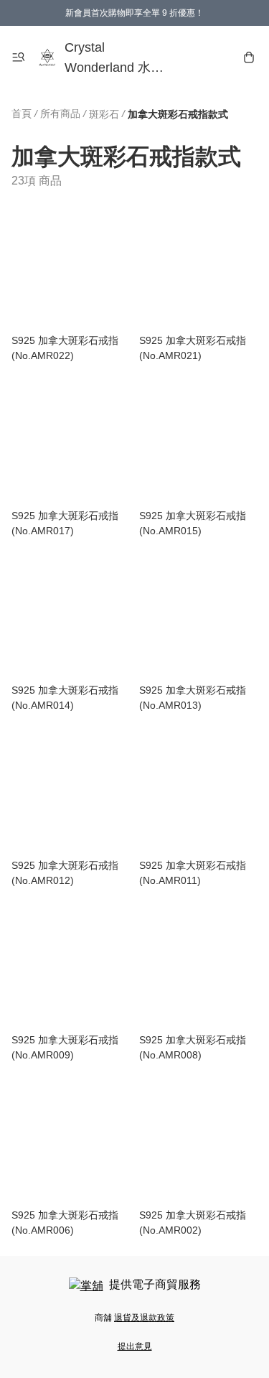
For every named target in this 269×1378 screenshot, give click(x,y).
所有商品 (60, 113)
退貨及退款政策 (144, 1318)
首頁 (21, 113)
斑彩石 (104, 114)
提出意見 (135, 1346)
